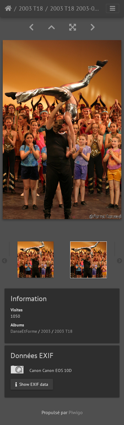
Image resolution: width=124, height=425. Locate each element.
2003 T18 (31, 8)
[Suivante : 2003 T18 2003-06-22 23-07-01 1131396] (92, 27)
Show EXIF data (33, 384)
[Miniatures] (51, 27)
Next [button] (119, 261)
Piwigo (76, 412)
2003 (46, 331)
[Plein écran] (72, 27)
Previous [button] (5, 261)
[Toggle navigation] (112, 8)
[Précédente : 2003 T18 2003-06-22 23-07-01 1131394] (31, 27)
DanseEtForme (24, 331)
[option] (35, 259)
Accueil (8, 8)
